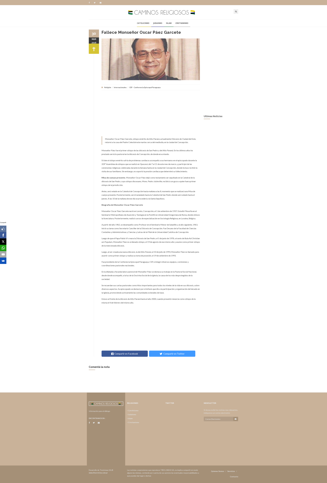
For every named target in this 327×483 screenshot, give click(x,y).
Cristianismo (181, 23)
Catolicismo (143, 23)
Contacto (234, 476)
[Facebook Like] (3, 229)
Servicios (231, 471)
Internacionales (120, 87)
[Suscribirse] (235, 419)
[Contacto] (100, 2)
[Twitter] (96, 2)
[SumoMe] (3, 261)
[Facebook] (90, 2)
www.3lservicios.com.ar (98, 473)
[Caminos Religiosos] (163, 12)
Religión (107, 87)
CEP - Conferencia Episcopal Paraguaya (144, 87)
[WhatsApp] (3, 248)
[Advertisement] (151, 114)
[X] (3, 241)
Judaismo (157, 23)
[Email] (3, 254)
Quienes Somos (217, 471)
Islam (169, 23)
